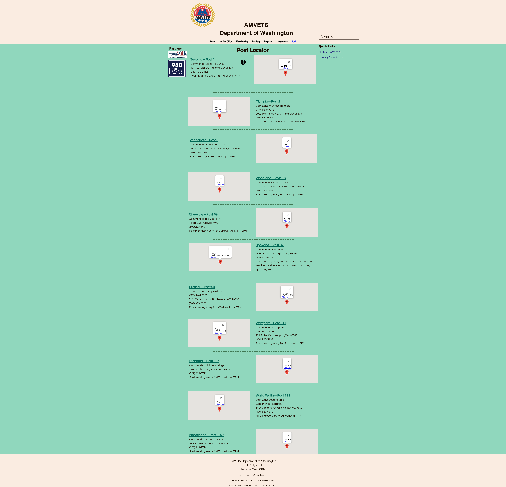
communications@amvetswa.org (253, 475)
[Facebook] (243, 62)
